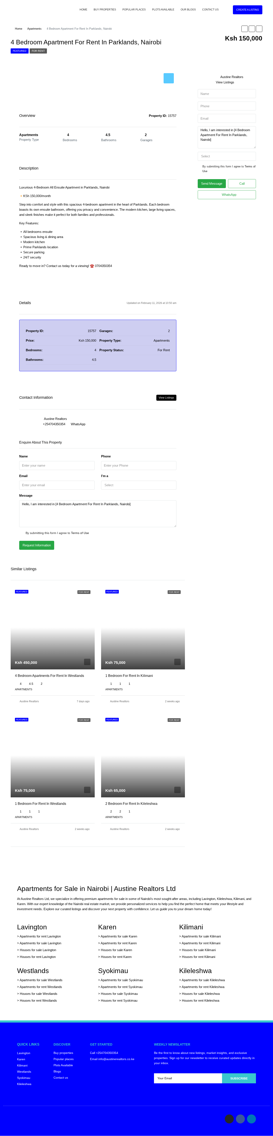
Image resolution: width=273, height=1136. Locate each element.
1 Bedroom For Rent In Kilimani (129, 676)
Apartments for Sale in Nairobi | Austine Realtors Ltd (96, 888)
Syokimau (113, 971)
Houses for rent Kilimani (198, 957)
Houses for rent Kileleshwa (200, 1000)
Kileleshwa (195, 971)
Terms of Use (80, 533)
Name (23, 456)
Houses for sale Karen (116, 950)
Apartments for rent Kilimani (201, 943)
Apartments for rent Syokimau (121, 987)
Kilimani (191, 927)
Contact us (210, 9)
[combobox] (139, 485)
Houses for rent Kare (115, 957)
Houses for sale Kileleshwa (201, 993)
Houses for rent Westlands (38, 1000)
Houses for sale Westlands (38, 993)
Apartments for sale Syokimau (122, 980)
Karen (107, 927)
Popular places (134, 9)
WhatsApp (78, 424)
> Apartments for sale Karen (117, 936)
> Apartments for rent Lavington (39, 936)
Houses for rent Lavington (37, 957)
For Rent (38, 50)
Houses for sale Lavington (38, 950)
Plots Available (163, 9)
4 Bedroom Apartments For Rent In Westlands (49, 676)
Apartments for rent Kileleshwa (203, 987)
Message (25, 495)
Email (23, 476)
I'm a (104, 476)
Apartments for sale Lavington (40, 943)
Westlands (33, 971)
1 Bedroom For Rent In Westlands (40, 803)
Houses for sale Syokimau (119, 993)
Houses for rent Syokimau (119, 1000)
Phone (106, 456)
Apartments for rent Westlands (41, 987)
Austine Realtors (29, 701)
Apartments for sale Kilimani (201, 936)
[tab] (169, 78)
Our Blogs (188, 9)
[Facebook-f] (240, 1118)
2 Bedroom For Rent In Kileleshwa (131, 803)
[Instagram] (229, 1118)
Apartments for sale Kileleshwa (203, 980)
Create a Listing (247, 9)
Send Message (211, 183)
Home (83, 9)
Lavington (32, 927)
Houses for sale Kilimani (199, 950)
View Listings (166, 397)
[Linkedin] (251, 1118)
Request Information (37, 545)
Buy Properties (105, 9)
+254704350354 (54, 424)
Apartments (34, 28)
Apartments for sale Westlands (41, 980)
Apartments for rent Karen (119, 943)
